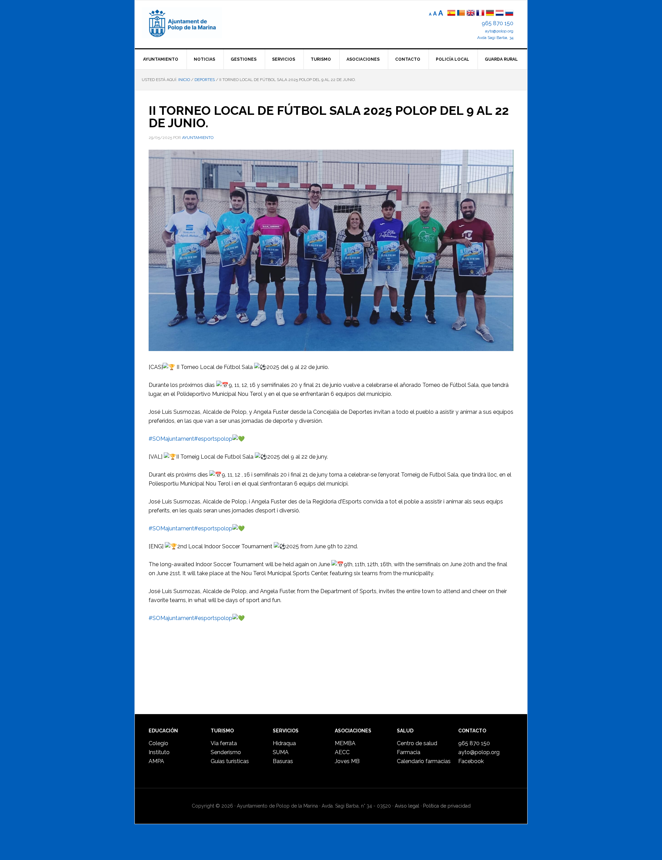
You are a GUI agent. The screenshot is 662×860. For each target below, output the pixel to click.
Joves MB (347, 761)
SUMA (281, 752)
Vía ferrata (224, 743)
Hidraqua (284, 743)
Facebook (471, 761)
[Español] (451, 13)
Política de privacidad (447, 806)
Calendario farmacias (424, 761)
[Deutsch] (490, 13)
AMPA (156, 761)
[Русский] (509, 13)
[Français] (480, 13)
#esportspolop (213, 439)
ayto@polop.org (499, 31)
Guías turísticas (230, 761)
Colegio (158, 743)
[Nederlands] (500, 13)
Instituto (159, 752)
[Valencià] (461, 13)
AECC (342, 752)
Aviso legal (407, 806)
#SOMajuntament (171, 439)
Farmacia (408, 752)
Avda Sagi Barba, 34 (495, 37)
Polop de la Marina (190, 22)
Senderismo (226, 752)
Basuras (283, 761)
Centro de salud (417, 743)
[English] (471, 13)
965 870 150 (497, 23)
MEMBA (345, 743)
